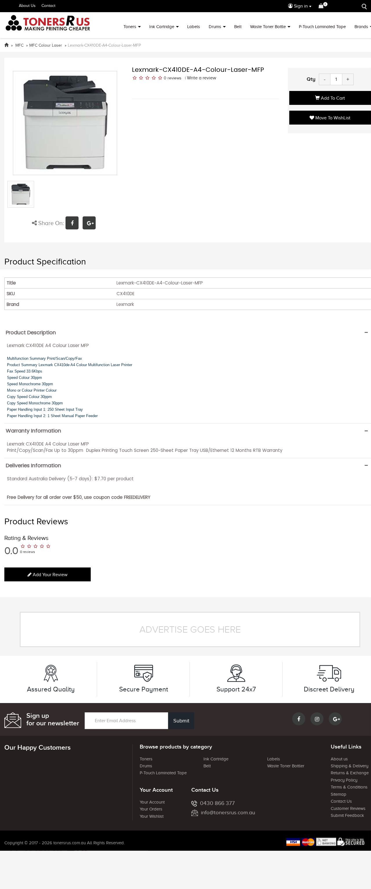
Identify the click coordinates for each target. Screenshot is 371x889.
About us (339, 759)
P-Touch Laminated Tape (322, 26)
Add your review (50, 574)
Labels (193, 26)
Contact (48, 5)
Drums (215, 26)
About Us (27, 5)
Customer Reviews (348, 808)
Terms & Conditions (349, 787)
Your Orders (151, 809)
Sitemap (338, 794)
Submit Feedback (347, 815)
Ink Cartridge (161, 26)
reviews (174, 78)
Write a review (201, 78)
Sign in (300, 6)
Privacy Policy (344, 780)
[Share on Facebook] (74, 224)
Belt (237, 26)
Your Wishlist (151, 816)
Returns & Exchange (350, 773)
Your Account (152, 802)
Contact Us (341, 801)
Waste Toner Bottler (285, 766)
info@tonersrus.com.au (228, 812)
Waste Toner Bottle (268, 26)
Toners (129, 26)
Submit (181, 721)
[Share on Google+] (91, 224)
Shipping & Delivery (349, 766)
